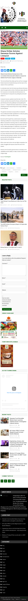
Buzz (2, 58)
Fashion (4, 559)
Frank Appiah (7, 156)
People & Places (6, 584)
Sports (16, 171)
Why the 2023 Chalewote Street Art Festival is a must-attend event (5, 175)
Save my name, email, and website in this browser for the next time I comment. (6, 301)
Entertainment (5, 556)
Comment (5, 263)
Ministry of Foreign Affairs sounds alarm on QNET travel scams (18, 455)
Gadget (4, 565)
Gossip (3, 567)
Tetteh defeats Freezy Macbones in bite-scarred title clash (13, 202)
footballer (19, 167)
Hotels (3, 570)
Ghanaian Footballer (6, 169)
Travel (3, 592)
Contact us (23, 599)
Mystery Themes (23, 597)
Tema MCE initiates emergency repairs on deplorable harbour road (14, 225)
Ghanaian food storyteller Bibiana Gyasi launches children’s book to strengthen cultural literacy (18, 421)
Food (3, 562)
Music (3, 578)
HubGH (24, 169)
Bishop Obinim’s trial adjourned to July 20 (11, 247)
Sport (13, 58)
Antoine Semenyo (10, 167)
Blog (3, 545)
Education (4, 554)
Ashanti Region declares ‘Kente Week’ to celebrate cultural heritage (18, 465)
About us (18, 599)
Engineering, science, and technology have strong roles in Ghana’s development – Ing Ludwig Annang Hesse (18, 443)
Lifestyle (8, 58)
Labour (4, 573)
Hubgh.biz (4, 171)
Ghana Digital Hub (6, 599)
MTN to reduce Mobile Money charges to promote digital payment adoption (24, 175)
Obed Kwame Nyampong (17, 60)
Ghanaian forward (17, 169)
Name (4, 278)
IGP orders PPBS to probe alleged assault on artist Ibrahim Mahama (17, 432)
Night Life (4, 581)
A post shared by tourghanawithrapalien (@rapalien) (14, 408)
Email (3, 284)
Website (4, 290)
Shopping (4, 587)
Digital (3, 551)
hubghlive (11, 171)
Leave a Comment (6, 62)
